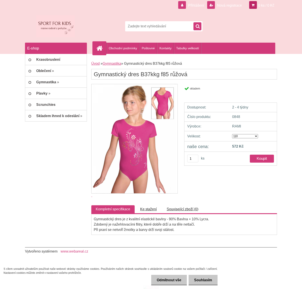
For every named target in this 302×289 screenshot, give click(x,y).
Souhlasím (203, 280)
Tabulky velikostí (187, 48)
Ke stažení (148, 209)
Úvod (95, 63)
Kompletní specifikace (113, 209)
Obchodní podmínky (123, 48)
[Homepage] (101, 48)
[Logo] (55, 26)
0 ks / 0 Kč (266, 5)
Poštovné (148, 48)
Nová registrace (229, 5)
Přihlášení (196, 5)
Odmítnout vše (169, 280)
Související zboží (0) (182, 209)
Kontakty (165, 48)
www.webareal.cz (74, 251)
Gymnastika (112, 63)
